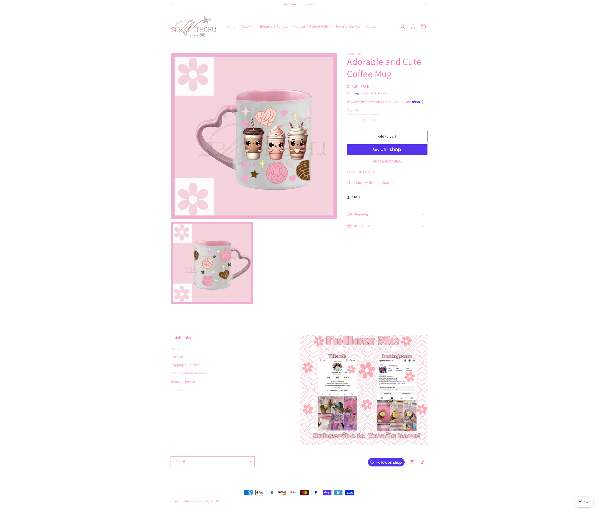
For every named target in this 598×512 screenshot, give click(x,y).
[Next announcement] (426, 4)
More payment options (387, 161)
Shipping (353, 93)
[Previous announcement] (172, 4)
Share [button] (356, 197)
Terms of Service (183, 381)
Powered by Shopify (207, 501)
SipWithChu (187, 501)
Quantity (353, 111)
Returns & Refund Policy (189, 373)
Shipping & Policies (185, 365)
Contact (176, 390)
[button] (403, 26)
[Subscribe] (249, 461)
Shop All (177, 357)
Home (175, 348)
